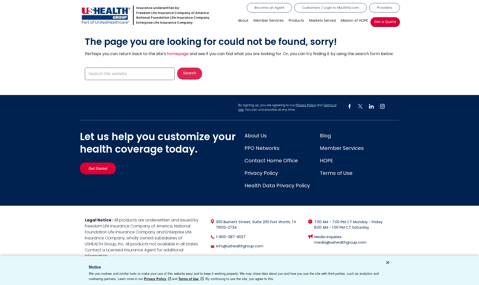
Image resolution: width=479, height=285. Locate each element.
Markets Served (322, 20)
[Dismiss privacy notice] (387, 263)
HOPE (326, 160)
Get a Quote (385, 21)
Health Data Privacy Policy (277, 185)
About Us (255, 135)
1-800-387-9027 (230, 236)
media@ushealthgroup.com (340, 242)
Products (296, 20)
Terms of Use (336, 173)
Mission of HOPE (354, 20)
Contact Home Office (271, 160)
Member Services (268, 20)
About (243, 20)
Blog (325, 135)
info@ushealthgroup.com (239, 246)
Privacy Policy (306, 105)
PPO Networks (261, 148)
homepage (178, 54)
